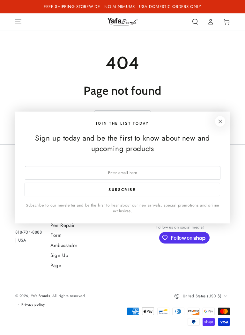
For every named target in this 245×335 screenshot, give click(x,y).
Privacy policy (33, 304)
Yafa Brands (40, 295)
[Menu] (18, 22)
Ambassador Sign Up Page (64, 255)
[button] (195, 22)
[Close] (220, 121)
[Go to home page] (122, 22)
